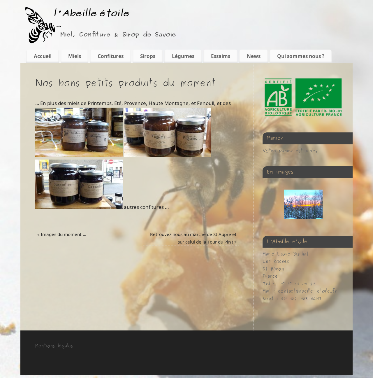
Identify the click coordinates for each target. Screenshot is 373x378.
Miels (74, 56)
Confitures (111, 56)
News (254, 56)
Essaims (220, 56)
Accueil (43, 56)
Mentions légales (54, 346)
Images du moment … (61, 234)
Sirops (147, 56)
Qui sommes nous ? (300, 56)
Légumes (183, 56)
